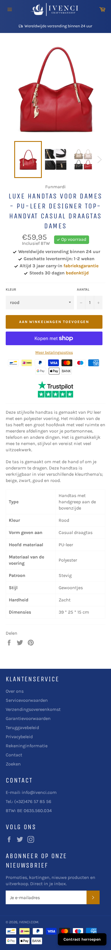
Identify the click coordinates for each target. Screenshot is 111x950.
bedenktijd (77, 273)
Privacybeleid (19, 736)
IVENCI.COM (28, 922)
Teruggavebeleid (22, 727)
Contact (14, 754)
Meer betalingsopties (54, 352)
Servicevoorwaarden (27, 700)
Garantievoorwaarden (28, 718)
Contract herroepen (82, 939)
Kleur (11, 289)
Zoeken (13, 764)
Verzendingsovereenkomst (33, 709)
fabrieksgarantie (80, 265)
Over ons (15, 691)
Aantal (83, 289)
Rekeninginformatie (27, 745)
